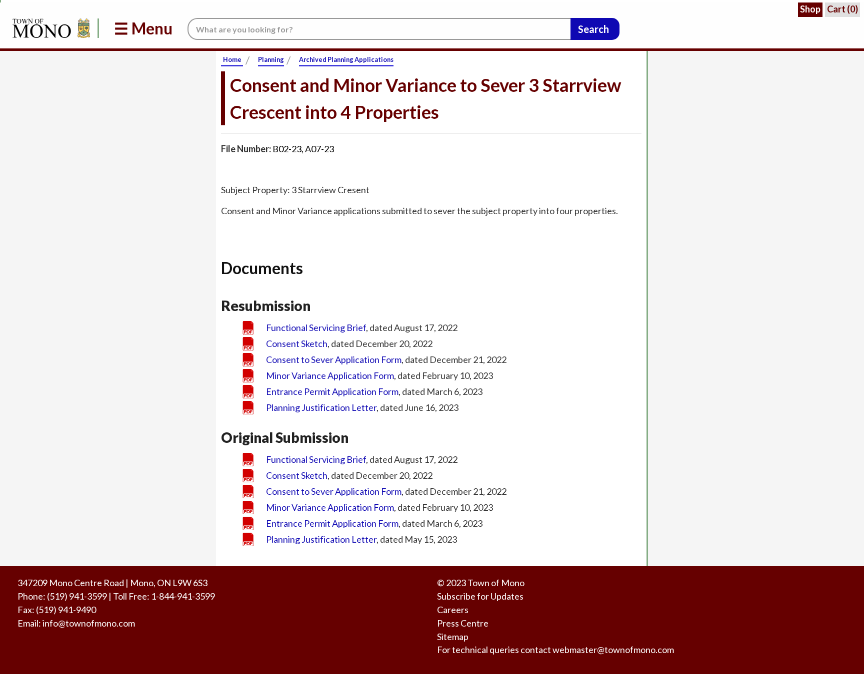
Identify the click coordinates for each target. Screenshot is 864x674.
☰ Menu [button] (143, 28)
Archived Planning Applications (346, 59)
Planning (271, 59)
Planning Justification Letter (321, 407)
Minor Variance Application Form (330, 375)
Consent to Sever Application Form (334, 359)
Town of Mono (496, 582)
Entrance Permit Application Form (332, 391)
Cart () (842, 8)
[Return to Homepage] (49, 28)
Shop (810, 8)
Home (232, 59)
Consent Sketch (297, 343)
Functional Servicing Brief (316, 327)
